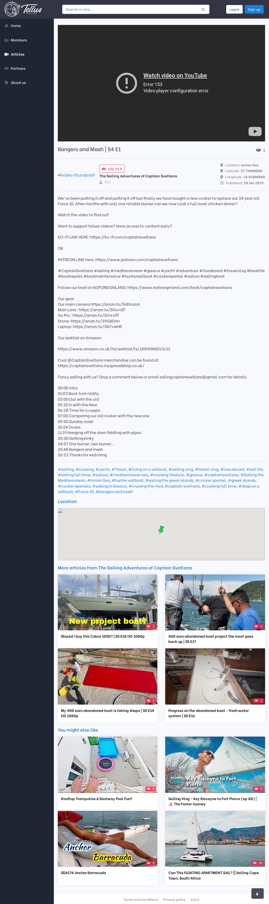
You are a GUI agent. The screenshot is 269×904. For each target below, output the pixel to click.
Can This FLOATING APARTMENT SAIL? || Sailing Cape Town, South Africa (213, 875)
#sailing (66, 469)
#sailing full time (74, 474)
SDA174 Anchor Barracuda (83, 872)
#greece (194, 474)
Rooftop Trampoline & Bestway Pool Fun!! (96, 798)
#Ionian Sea (98, 480)
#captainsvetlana (221, 474)
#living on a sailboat (147, 469)
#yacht (102, 469)
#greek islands (242, 480)
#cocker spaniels (74, 486)
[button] (161, 530)
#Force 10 (84, 491)
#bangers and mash (114, 491)
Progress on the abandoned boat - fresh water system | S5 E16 (208, 713)
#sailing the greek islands (169, 480)
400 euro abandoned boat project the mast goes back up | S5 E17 (210, 638)
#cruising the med (145, 486)
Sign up (254, 9)
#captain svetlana (182, 486)
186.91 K (115, 168)
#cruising (84, 469)
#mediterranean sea (129, 474)
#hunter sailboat (127, 480)
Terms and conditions (140, 899)
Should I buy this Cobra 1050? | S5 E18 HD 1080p (103, 636)
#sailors (100, 474)
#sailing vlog (180, 469)
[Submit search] (203, 9)
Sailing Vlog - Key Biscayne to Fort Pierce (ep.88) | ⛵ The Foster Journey (212, 801)
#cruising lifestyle (167, 474)
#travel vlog (206, 469)
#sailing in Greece (109, 486)
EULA (195, 899)
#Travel (118, 469)
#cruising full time (218, 486)
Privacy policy (174, 899)
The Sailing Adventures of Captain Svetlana (138, 175)
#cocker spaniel (210, 480)
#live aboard (232, 469)
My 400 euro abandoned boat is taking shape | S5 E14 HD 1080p (107, 713)
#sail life (254, 469)
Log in (234, 9)
